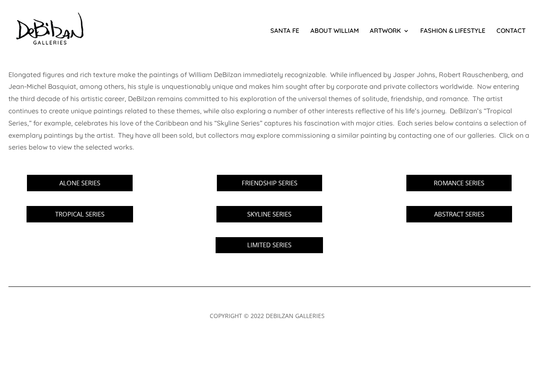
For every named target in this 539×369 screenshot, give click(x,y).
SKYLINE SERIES (269, 214)
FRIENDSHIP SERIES (269, 183)
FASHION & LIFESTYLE (453, 31)
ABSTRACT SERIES (459, 214)
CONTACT (511, 31)
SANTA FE (284, 31)
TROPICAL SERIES (79, 214)
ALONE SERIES (79, 183)
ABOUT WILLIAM (334, 31)
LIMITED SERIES (269, 245)
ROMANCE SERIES (459, 183)
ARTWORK (385, 31)
